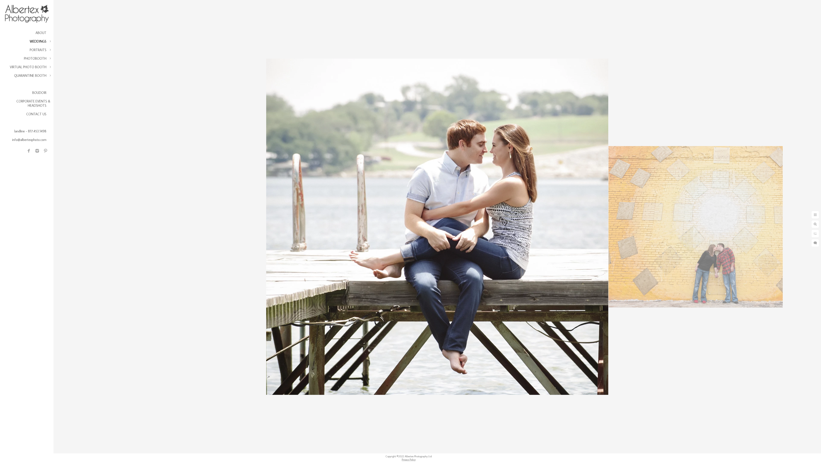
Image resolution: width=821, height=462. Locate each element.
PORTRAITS (38, 50)
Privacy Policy (409, 459)
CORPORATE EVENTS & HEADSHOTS (33, 103)
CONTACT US (36, 114)
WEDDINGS (38, 41)
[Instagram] (37, 150)
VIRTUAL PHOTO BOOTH (28, 67)
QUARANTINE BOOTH (30, 75)
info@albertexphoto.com (29, 140)
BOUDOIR (39, 92)
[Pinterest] (45, 150)
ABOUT (40, 33)
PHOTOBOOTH (35, 58)
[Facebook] (28, 150)
